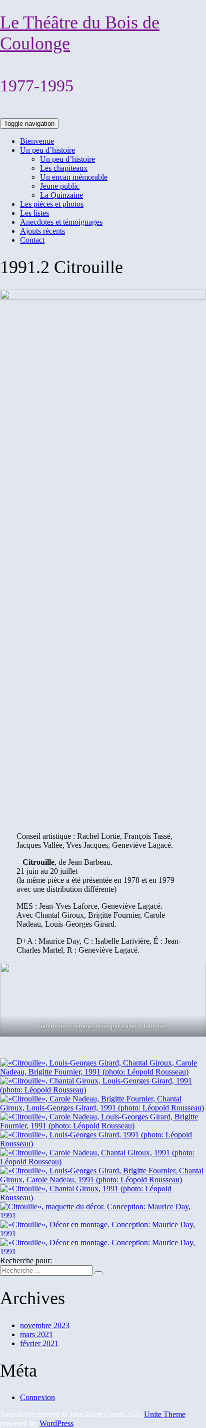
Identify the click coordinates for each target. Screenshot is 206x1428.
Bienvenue (37, 141)
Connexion (37, 1397)
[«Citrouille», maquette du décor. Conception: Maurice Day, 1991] (103, 1215)
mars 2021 (36, 1334)
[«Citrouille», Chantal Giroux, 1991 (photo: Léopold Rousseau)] (103, 1197)
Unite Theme (165, 1414)
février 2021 (39, 1343)
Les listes (34, 213)
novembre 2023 (45, 1325)
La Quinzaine (61, 195)
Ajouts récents (42, 231)
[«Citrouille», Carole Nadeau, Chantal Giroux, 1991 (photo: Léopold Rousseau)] (103, 1161)
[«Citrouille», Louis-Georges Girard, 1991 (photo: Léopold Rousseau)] (103, 1143)
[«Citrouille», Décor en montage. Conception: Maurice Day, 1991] (103, 1233)
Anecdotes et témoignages (61, 222)
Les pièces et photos (52, 204)
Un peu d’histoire (47, 150)
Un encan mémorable (74, 177)
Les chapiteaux (64, 168)
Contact (32, 240)
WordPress (57, 1423)
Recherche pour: (26, 1260)
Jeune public (60, 186)
